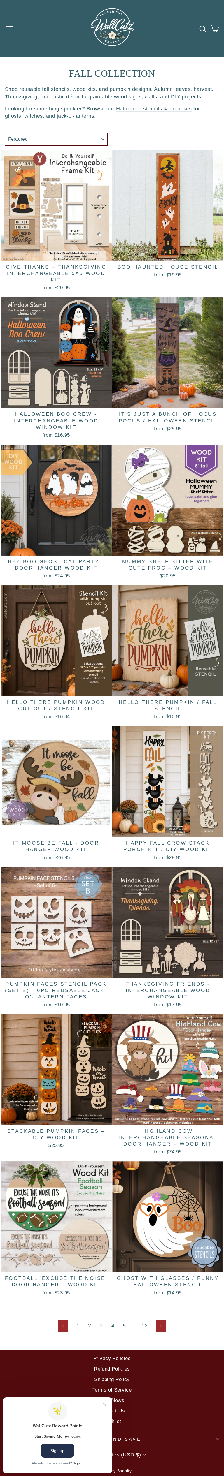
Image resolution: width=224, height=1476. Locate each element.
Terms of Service (112, 1390)
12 (144, 1325)
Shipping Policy (112, 1379)
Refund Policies (112, 1369)
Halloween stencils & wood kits (154, 108)
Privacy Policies (112, 1358)
